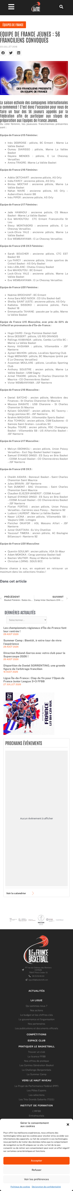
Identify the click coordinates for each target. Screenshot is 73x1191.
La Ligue (36, 1000)
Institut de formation (36, 1105)
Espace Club (36, 1040)
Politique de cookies (20, 1187)
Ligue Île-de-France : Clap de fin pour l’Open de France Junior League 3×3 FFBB (33, 680)
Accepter (36, 1160)
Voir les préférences (36, 1179)
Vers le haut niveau (36, 1080)
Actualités (37, 990)
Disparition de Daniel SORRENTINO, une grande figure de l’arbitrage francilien (34, 667)
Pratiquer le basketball (37, 1046)
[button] (68, 1124)
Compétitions (36, 1034)
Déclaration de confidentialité (46, 1187)
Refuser (36, 1169)
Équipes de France (13, 25)
